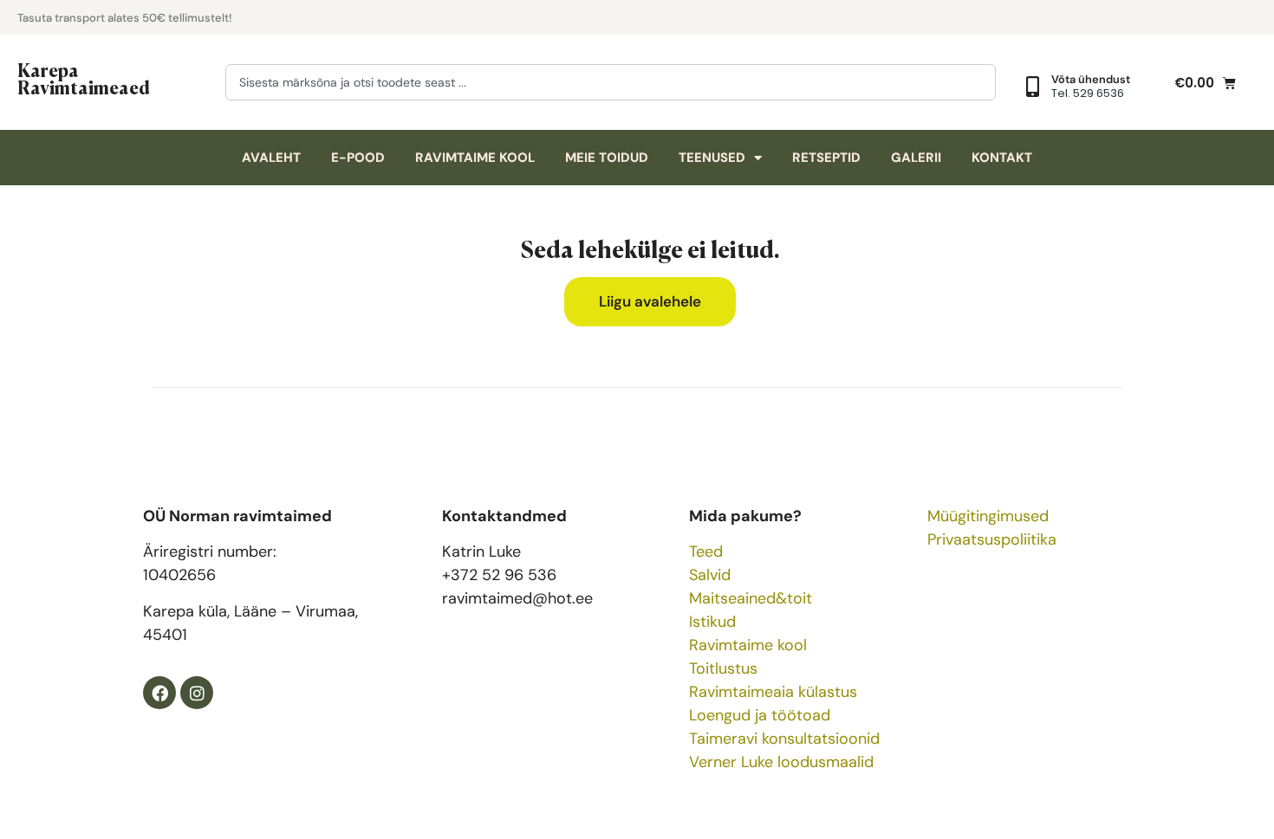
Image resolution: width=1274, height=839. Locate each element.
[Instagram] (196, 692)
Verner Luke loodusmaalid (781, 762)
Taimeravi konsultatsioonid (784, 738)
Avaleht (271, 157)
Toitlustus (723, 668)
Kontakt (1002, 157)
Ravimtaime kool (475, 157)
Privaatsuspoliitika (991, 539)
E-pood (358, 157)
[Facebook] (159, 692)
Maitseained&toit (750, 598)
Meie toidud (606, 157)
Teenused (712, 157)
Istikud (712, 621)
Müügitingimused (988, 516)
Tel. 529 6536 (1087, 93)
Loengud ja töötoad (759, 715)
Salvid (710, 575)
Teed (706, 551)
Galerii (916, 157)
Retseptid (826, 157)
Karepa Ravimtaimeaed (83, 78)
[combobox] (610, 82)
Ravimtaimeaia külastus (773, 691)
